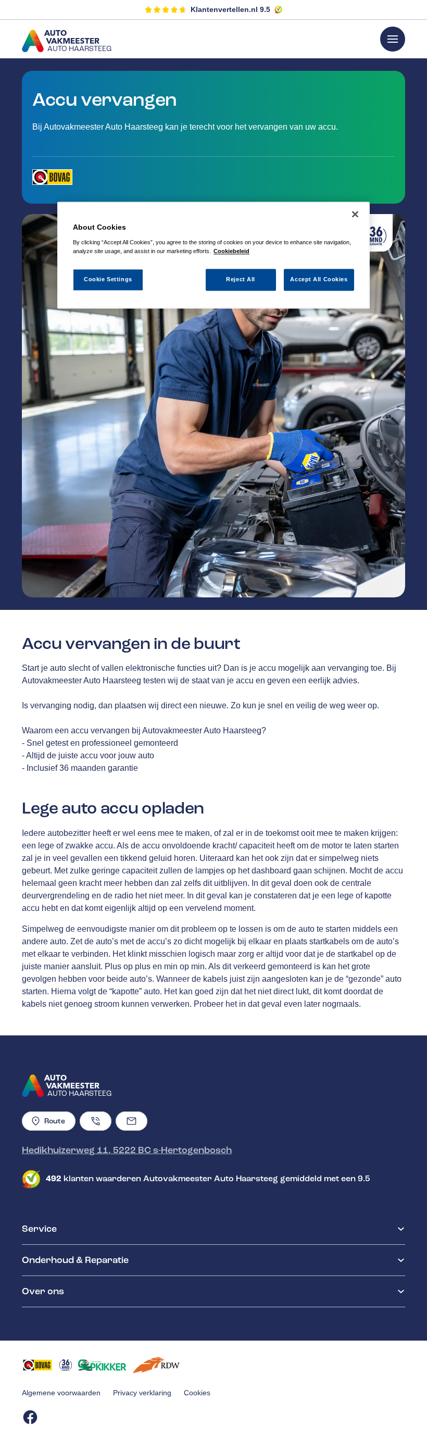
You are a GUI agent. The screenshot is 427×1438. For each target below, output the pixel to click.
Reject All (240, 279)
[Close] (355, 214)
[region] (213, 255)
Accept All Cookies (318, 279)
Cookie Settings (108, 279)
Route (54, 1121)
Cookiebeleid (231, 251)
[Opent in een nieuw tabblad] (52, 177)
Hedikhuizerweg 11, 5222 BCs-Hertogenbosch (127, 1150)
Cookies (197, 1393)
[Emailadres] (131, 1121)
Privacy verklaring (142, 1393)
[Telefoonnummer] (95, 1121)
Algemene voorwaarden (61, 1393)
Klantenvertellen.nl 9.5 (230, 9)
